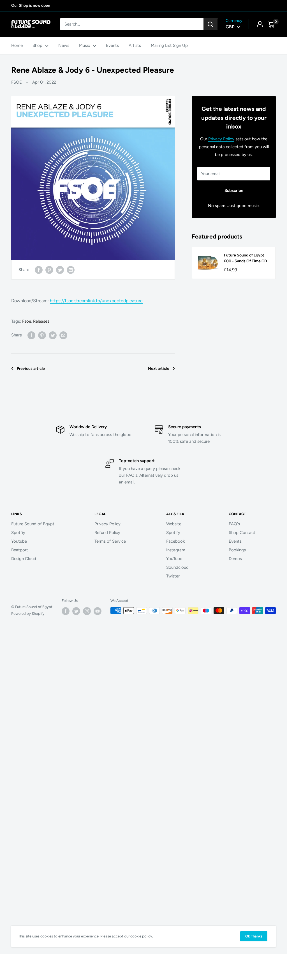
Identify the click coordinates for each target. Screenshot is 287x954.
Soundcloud (177, 567)
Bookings (237, 549)
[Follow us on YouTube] (97, 611)
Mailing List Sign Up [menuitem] (169, 45)
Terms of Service (110, 541)
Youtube (19, 541)
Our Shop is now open (30, 5)
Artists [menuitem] (135, 45)
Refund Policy (107, 532)
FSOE (16, 82)
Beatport (19, 549)
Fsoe (26, 321)
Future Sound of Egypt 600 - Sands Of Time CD (245, 258)
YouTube (174, 558)
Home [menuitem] (17, 45)
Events (235, 541)
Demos (235, 558)
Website (173, 523)
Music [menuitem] (84, 45)
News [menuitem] (63, 45)
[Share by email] (71, 269)
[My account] (260, 24)
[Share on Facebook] (39, 269)
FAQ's (234, 523)
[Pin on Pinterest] (49, 269)
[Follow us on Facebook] (66, 611)
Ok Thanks (253, 936)
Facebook (175, 541)
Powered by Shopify (28, 613)
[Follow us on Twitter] (76, 611)
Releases (41, 321)
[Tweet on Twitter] (60, 269)
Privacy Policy (221, 138)
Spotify (173, 532)
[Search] (210, 24)
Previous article (31, 368)
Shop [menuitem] (37, 45)
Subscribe (233, 190)
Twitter (173, 576)
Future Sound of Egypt (32, 523)
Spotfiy (18, 532)
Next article (158, 368)
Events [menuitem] (112, 45)
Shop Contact (242, 532)
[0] (271, 24)
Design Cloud (23, 558)
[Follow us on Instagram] (87, 611)
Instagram (175, 549)
